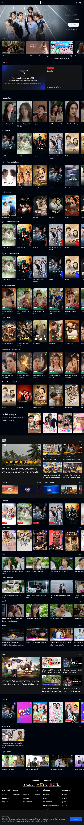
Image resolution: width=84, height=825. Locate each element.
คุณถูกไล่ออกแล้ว (37, 124)
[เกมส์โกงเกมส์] (40, 143)
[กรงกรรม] (72, 205)
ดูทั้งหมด (58, 87)
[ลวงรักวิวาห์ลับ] (56, 331)
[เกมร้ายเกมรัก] (9, 205)
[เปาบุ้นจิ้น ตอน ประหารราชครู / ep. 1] (40, 540)
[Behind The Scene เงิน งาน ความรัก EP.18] (37, 586)
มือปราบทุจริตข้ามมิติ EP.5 (70, 312)
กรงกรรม (67, 218)
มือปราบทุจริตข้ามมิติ (7, 344)
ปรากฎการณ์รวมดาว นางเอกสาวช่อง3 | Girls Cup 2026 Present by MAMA (61, 57)
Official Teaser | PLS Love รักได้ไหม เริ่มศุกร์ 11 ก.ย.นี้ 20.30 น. (12, 620)
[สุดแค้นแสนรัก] (72, 395)
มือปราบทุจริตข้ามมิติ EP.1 (7, 312)
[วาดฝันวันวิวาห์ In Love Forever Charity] (37, 47)
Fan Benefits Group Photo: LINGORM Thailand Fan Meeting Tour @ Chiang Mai (12, 643)
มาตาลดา (51, 408)
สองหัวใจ (4, 156)
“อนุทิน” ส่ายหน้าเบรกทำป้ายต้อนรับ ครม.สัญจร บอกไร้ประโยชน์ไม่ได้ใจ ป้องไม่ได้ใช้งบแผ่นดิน (51, 458)
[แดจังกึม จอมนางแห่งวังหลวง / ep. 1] (24, 540)
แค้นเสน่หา (51, 218)
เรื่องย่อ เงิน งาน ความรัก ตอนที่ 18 (36, 642)
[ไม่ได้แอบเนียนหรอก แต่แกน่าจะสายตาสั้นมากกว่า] (13, 563)
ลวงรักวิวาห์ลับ (53, 344)
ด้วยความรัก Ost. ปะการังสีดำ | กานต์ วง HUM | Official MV (72, 689)
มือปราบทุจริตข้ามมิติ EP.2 (23, 312)
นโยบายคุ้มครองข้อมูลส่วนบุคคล (51, 805)
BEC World (46, 795)
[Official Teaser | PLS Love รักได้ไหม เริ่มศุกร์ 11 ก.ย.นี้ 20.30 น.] (13, 610)
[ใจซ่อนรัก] (24, 175)
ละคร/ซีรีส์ (4, 795)
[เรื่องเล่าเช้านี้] (10, 489)
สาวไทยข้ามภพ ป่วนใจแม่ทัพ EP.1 (7, 377)
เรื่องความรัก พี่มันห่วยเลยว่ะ (34, 619)
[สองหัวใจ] (9, 143)
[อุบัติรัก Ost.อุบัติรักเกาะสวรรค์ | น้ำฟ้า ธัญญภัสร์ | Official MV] (51, 662)
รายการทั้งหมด (16, 795)
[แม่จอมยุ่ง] (65, 423)
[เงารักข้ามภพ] (40, 331)
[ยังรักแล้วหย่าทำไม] (13, 47)
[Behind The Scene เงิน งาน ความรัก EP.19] (13, 586)
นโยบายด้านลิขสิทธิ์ (47, 802)
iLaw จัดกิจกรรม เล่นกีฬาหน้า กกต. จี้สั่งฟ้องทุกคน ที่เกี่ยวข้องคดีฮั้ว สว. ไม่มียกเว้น (52, 476)
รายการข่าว (26, 798)
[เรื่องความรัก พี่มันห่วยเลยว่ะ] (37, 610)
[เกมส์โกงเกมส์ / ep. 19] (72, 514)
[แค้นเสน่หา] (56, 205)
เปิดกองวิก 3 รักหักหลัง (8, 769)
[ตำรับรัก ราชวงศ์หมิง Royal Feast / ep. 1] (72, 540)
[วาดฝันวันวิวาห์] (24, 143)
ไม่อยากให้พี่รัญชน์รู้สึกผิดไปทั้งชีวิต (24, 125)
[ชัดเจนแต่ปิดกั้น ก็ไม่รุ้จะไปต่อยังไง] (62, 563)
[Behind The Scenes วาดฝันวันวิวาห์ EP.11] (62, 586)
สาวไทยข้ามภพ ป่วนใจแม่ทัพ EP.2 (23, 377)
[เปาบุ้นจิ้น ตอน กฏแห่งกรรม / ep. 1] (56, 540)
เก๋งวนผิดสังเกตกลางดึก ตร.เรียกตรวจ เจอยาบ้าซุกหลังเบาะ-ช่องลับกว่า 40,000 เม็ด (72, 458)
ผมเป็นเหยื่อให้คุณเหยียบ (8, 124)
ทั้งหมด (80, 441)
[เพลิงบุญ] (24, 205)
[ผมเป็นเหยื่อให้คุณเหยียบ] (9, 111)
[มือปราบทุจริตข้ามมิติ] (9, 331)
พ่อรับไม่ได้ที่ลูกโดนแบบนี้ (55, 124)
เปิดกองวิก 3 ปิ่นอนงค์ (32, 769)
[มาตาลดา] (56, 395)
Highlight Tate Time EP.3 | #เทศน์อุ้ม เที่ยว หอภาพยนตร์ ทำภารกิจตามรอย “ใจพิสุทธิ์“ (13, 745)
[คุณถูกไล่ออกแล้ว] (40, 111)
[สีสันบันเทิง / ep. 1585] (24, 712)
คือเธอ (3, 188)
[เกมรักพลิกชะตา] (72, 331)
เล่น (75, 25)
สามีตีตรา (35, 218)
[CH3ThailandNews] (51, 489)
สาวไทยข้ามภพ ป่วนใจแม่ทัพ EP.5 (71, 377)
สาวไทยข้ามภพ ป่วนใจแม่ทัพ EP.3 (39, 377)
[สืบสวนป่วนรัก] (50, 423)
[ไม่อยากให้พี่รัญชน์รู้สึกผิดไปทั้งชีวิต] (24, 111)
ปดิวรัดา (67, 156)
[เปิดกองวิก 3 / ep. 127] (9, 712)
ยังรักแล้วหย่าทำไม (6, 56)
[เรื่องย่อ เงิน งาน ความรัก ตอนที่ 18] (37, 634)
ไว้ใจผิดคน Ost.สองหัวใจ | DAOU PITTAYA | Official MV (72, 671)
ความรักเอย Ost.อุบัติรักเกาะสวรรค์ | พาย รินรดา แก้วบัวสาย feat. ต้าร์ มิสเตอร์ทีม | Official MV (20, 683)
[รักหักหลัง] (72, 175)
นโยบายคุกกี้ (46, 809)
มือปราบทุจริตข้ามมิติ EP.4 (54, 312)
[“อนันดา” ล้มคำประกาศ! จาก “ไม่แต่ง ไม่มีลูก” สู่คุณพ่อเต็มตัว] (61, 634)
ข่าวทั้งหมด (26, 795)
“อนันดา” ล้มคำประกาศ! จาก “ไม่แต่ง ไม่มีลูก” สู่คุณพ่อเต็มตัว (60, 643)
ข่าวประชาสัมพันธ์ (27, 802)
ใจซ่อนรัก (19, 188)
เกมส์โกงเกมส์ (36, 156)
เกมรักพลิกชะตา (69, 344)
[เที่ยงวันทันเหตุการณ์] (28, 489)
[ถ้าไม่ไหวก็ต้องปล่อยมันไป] (61, 610)
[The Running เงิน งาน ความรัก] (56, 143)
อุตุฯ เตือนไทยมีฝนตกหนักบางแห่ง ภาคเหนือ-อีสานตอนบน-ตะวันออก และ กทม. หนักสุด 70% (21, 470)
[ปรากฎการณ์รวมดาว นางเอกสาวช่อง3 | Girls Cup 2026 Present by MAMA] (62, 47)
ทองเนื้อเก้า (20, 408)
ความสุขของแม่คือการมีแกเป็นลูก (34, 572)
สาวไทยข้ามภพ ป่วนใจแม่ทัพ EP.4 (55, 377)
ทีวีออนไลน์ (37, 795)
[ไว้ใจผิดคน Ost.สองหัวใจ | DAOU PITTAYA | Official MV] (72, 662)
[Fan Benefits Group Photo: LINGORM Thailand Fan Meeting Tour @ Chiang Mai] (13, 634)
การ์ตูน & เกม (5, 802)
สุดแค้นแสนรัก (68, 408)
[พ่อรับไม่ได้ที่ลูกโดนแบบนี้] (56, 111)
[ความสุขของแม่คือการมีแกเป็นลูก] (37, 563)
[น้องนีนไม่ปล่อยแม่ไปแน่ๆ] (72, 111)
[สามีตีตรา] (40, 205)
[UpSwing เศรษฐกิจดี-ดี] (69, 489)
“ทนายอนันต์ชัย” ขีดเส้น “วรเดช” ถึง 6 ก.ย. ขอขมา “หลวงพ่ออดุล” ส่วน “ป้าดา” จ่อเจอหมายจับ (72, 476)
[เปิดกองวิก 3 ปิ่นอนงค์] (37, 761)
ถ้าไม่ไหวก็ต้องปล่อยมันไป (57, 619)
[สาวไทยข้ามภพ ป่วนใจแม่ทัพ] (24, 331)
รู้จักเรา (45, 798)
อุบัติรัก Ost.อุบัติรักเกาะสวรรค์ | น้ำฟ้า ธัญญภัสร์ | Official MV (51, 671)
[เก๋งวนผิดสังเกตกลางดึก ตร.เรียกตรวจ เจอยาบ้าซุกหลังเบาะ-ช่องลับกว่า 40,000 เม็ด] (72, 449)
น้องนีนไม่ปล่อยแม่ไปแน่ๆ (71, 124)
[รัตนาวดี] (34, 423)
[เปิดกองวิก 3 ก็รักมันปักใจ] (62, 761)
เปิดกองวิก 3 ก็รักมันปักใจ (57, 769)
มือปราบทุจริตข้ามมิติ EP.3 (38, 312)
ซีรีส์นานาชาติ (5, 798)
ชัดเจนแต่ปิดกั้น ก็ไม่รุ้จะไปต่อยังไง (59, 572)
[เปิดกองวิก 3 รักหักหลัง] (13, 761)
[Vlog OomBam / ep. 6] (56, 712)
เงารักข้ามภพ (36, 344)
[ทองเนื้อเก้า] (24, 395)
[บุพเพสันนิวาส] (40, 175)
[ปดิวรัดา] (72, 143)
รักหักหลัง (67, 188)
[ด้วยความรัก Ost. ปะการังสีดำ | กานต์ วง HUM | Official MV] (72, 680)
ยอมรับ (76, 819)
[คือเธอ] (9, 175)
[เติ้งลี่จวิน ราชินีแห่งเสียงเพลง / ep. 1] (9, 540)
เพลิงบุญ (19, 218)
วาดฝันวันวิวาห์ (21, 156)
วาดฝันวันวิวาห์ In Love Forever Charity (37, 56)
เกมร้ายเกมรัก (5, 218)
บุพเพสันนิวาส (37, 188)
